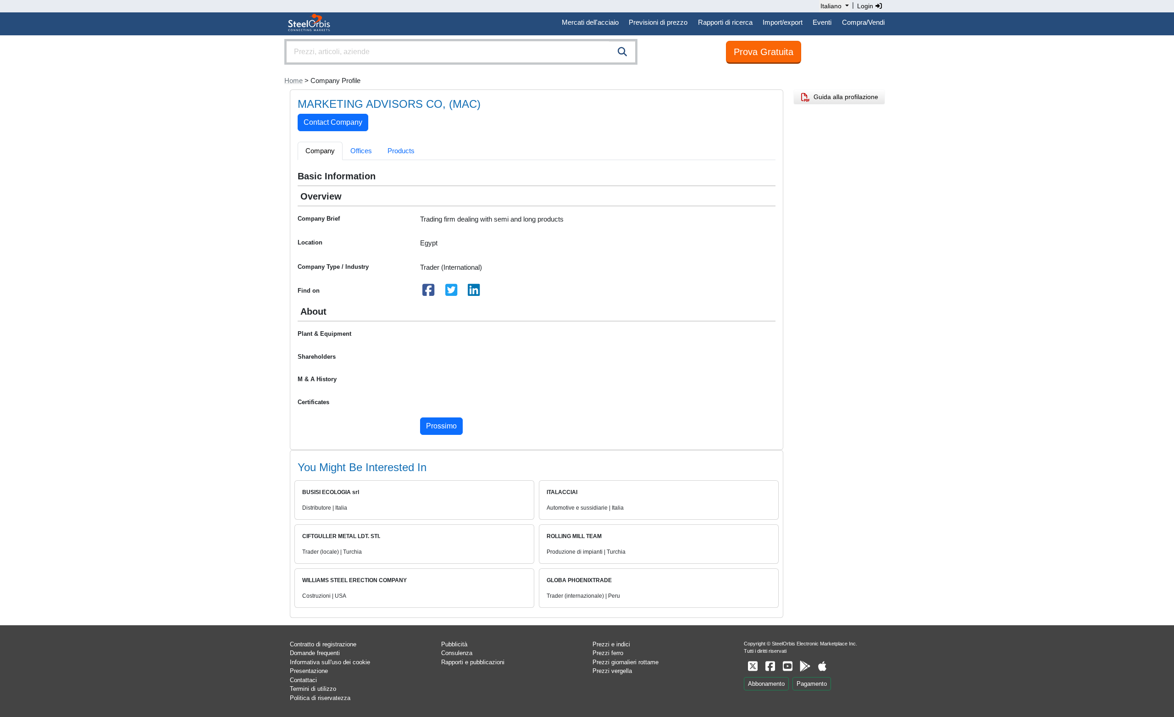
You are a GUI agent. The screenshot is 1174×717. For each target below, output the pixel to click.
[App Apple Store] (822, 666)
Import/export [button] (783, 22)
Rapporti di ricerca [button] (725, 22)
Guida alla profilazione (844, 96)
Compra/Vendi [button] (863, 22)
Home (293, 80)
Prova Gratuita (763, 52)
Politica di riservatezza (320, 698)
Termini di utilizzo (313, 688)
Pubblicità (454, 644)
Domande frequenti (315, 653)
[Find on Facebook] (428, 292)
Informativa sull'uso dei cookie (330, 662)
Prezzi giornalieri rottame (626, 662)
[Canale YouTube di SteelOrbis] (787, 666)
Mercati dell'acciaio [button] (590, 22)
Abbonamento (766, 683)
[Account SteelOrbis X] (752, 666)
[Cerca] (622, 52)
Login (866, 6)
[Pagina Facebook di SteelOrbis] (770, 666)
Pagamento (812, 683)
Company (320, 151)
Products (401, 151)
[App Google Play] (805, 666)
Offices (361, 151)
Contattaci (303, 680)
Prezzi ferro (608, 653)
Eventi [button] (822, 22)
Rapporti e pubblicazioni (472, 662)
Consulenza (456, 653)
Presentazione (309, 670)
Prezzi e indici (611, 644)
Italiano (831, 6)
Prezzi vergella (612, 670)
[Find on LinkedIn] (474, 292)
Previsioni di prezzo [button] (658, 22)
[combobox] (461, 52)
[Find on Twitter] (451, 292)
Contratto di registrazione (323, 644)
